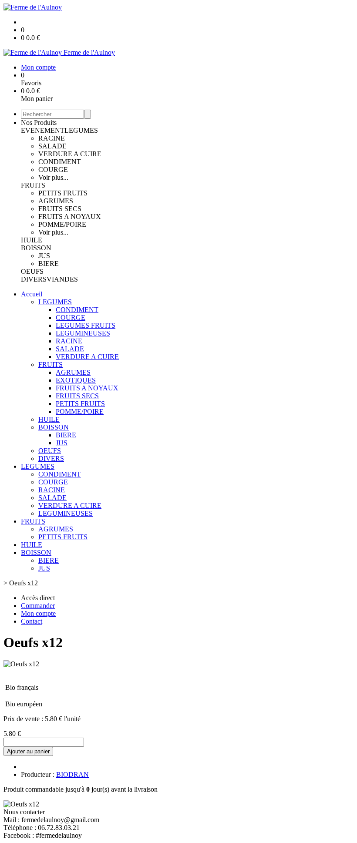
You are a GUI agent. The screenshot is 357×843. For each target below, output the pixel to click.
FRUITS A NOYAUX (69, 216)
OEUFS (32, 271)
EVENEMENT (42, 130)
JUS (44, 255)
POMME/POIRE (62, 224)
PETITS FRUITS (63, 193)
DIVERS (34, 279)
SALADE (52, 146)
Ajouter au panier (28, 751)
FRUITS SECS (59, 208)
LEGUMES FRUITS (85, 325)
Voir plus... (53, 177)
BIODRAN (72, 774)
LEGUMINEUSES (83, 333)
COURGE (53, 169)
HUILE (31, 240)
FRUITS (33, 185)
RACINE (51, 138)
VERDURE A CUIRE (69, 154)
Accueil (31, 294)
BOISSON (36, 248)
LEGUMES (81, 130)
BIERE (48, 263)
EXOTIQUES (76, 380)
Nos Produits (39, 122)
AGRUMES (55, 201)
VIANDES (62, 279)
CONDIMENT (59, 161)
